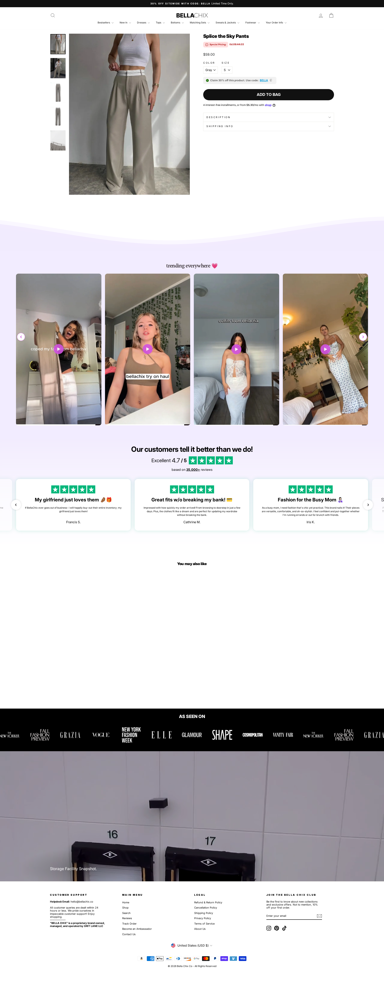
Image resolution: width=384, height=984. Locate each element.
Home (125, 902)
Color (209, 62)
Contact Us (129, 934)
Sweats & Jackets (226, 22)
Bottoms (176, 22)
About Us (200, 928)
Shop (125, 907)
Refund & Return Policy (208, 902)
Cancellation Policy (205, 907)
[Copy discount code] (271, 80)
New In (124, 22)
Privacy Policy (202, 918)
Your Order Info (275, 22)
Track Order (129, 923)
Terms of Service (204, 923)
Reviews (127, 918)
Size (226, 62)
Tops (159, 22)
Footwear (251, 22)
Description (218, 117)
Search (126, 913)
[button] (363, 337)
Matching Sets (198, 22)
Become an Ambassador (137, 928)
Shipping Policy (203, 913)
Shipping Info (219, 126)
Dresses (142, 22)
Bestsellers (104, 22)
